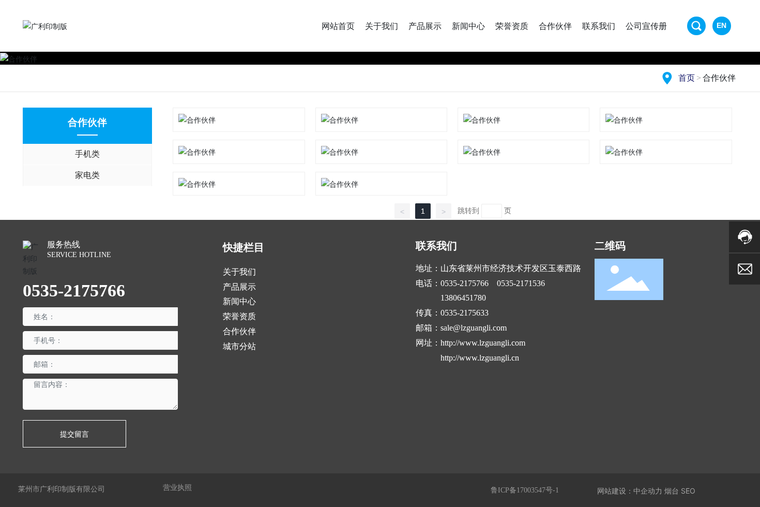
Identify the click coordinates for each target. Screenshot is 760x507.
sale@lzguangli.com (473, 327)
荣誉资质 (239, 316)
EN (721, 25)
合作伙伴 (239, 331)
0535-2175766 (74, 290)
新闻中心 (239, 301)
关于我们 (239, 271)
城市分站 (239, 346)
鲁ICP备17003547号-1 (525, 490)
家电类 (87, 175)
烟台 (671, 490)
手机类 (87, 154)
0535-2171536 (521, 283)
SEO (688, 490)
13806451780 (463, 297)
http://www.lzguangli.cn (479, 357)
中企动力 (647, 490)
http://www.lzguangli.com (482, 342)
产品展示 (239, 286)
